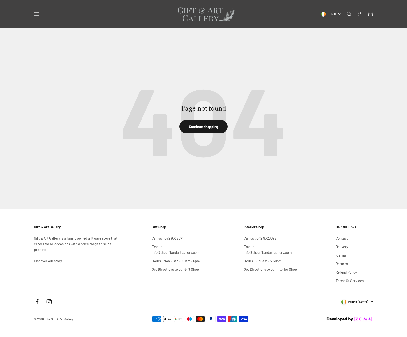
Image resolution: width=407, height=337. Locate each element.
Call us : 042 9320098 (260, 238)
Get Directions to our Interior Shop (270, 269)
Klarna (341, 255)
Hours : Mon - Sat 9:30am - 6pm (176, 261)
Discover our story (48, 261)
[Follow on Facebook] (37, 302)
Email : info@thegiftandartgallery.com (175, 249)
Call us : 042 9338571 (167, 238)
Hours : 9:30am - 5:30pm (262, 261)
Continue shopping (203, 127)
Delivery (342, 247)
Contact (342, 238)
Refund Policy (346, 272)
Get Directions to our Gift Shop (175, 269)
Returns (342, 264)
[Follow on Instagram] (49, 302)
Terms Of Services (350, 281)
